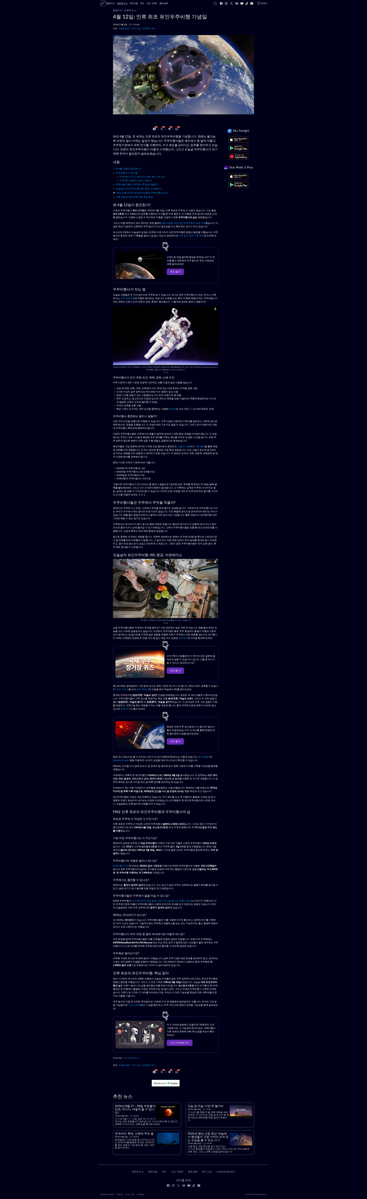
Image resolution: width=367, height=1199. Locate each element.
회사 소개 (207, 1172)
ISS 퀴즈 (183, 638)
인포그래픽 (134, 1005)
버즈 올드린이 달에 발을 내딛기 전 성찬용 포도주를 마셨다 (161, 901)
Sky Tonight (204, 757)
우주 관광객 (126, 298)
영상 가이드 (122, 689)
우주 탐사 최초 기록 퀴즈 (191, 236)
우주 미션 (136, 29)
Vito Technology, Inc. (184, 115)
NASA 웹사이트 (121, 866)
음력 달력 (193, 1172)
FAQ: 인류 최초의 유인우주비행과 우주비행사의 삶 (142, 193)
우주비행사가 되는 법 (127, 173)
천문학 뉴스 (130, 10)
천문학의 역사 (149, 29)
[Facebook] (221, 3)
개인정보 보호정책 (107, 1194)
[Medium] (236, 3)
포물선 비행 (184, 446)
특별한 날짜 (124, 29)
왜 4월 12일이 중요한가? (128, 169)
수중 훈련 (200, 446)
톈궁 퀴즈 (125, 709)
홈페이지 (117, 10)
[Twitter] (231, 3)
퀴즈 (164, 1172)
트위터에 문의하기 (225, 1172)
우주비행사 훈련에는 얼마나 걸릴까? (135, 181)
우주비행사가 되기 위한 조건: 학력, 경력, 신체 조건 (142, 177)
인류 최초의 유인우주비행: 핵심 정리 (134, 197)
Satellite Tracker (121, 760)
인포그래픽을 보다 (179, 1043)
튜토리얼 (152, 1172)
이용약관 (119, 1194)
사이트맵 (140, 1194)
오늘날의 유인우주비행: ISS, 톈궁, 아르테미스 (139, 189)
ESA (192, 409)
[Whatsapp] (176, 129)
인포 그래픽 (177, 1172)
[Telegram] (169, 129)
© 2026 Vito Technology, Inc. (256, 1194)
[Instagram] (226, 3)
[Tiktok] (247, 3)
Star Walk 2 (143, 689)
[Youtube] (241, 3)
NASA (166, 372)
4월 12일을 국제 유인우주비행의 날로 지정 (183, 223)
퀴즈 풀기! (175, 272)
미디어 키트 (129, 1194)
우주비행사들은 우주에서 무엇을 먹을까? (137, 184)
